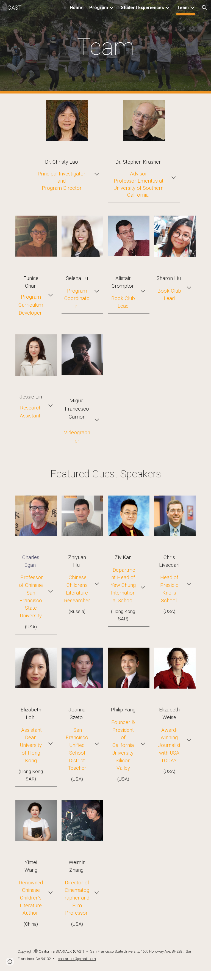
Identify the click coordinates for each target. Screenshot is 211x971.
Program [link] (98, 7)
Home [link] (76, 7)
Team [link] (183, 7)
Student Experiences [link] (142, 7)
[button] (204, 7)
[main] (105, 47)
